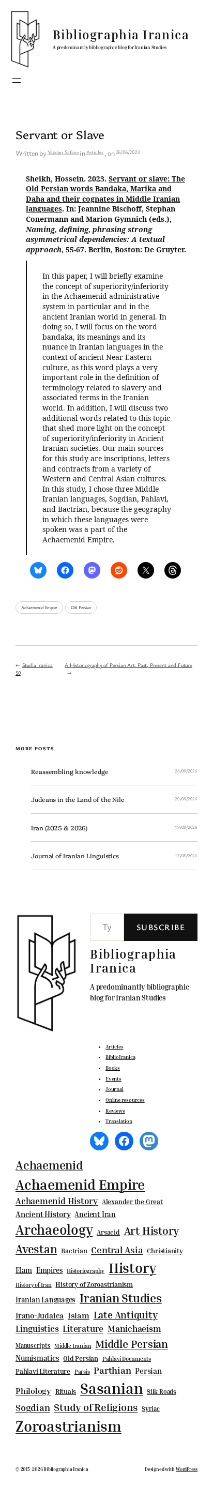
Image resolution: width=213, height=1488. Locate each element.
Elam (24, 1270)
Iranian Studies (121, 1298)
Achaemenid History (57, 1201)
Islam (78, 1315)
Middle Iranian (72, 1346)
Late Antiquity (126, 1314)
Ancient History (43, 1214)
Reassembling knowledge (70, 771)
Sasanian (111, 1388)
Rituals (65, 1391)
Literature (83, 1328)
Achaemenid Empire (39, 607)
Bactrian (74, 1251)
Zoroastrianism (68, 1426)
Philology (33, 1391)
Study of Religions (96, 1407)
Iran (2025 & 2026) (59, 827)
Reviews (115, 1110)
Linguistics (37, 1328)
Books (112, 1068)
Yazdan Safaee (63, 152)
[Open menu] (16, 80)
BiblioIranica (120, 1057)
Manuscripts (33, 1345)
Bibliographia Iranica (121, 34)
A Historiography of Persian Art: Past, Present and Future (128, 665)
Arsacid (108, 1232)
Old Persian (81, 607)
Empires (49, 1270)
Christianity (164, 1251)
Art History (152, 1230)
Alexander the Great (132, 1201)
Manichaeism (134, 1328)
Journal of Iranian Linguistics (75, 855)
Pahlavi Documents (126, 1358)
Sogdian (33, 1407)
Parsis (82, 1372)
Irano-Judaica (40, 1315)
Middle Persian (131, 1343)
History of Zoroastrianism (94, 1284)
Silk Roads (161, 1391)
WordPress (186, 1469)
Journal (114, 1089)
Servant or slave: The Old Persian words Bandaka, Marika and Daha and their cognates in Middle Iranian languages (105, 194)
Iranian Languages (45, 1300)
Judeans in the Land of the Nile (78, 799)
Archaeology (54, 1229)
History (132, 1267)
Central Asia (117, 1249)
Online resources (124, 1100)
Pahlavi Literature (43, 1371)
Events (113, 1078)
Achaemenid (49, 1165)
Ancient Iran (94, 1214)
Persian (148, 1370)
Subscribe (160, 927)
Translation (118, 1121)
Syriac (151, 1409)
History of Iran (34, 1284)
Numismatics (37, 1358)
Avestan (36, 1249)
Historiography (85, 1271)
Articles (94, 152)
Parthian (112, 1370)
